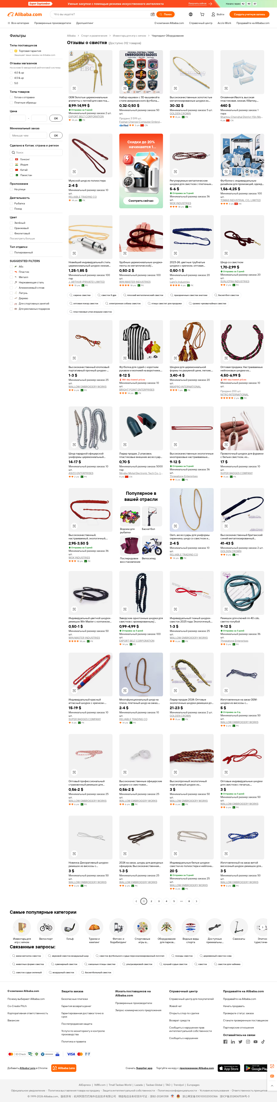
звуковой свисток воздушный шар (70, 956)
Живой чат (175, 1006)
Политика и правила (73, 1041)
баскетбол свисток (228, 295)
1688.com (100, 1084)
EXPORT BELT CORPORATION (86, 116)
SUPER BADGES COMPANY (236, 473)
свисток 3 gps (108, 295)
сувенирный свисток (66, 964)
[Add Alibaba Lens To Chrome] (63, 1068)
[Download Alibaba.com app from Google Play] (256, 1068)
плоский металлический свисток (145, 295)
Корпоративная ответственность (28, 1013)
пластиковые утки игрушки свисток (92, 311)
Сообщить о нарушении (183, 1038)
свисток (202, 964)
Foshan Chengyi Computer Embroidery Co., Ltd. (141, 121)
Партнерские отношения (238, 1027)
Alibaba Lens (27, 1068)
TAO (167, 1084)
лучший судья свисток (175, 964)
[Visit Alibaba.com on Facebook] (225, 1041)
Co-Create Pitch (17, 1006)
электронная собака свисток (125, 303)
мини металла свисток (28, 956)
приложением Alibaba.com (197, 1068)
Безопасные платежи (74, 998)
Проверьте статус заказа (238, 1013)
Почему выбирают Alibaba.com (26, 998)
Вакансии (13, 1020)
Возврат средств (179, 1020)
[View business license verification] (172, 1096)
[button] (152, 14)
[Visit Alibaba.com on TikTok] (263, 1041)
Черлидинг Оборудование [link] (168, 35)
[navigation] (36, 469)
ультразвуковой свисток (139, 964)
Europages (193, 1084)
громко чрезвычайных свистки (209, 303)
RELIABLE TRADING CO (83, 196)
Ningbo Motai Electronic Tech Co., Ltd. (141, 473)
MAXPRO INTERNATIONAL (185, 386)
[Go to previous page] (136, 901)
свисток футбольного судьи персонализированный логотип (131, 956)
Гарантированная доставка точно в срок (82, 1015)
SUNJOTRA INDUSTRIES (234, 281)
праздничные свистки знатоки (190, 295)
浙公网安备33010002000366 (200, 1096)
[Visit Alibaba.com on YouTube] (255, 1041)
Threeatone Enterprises (184, 476)
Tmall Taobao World (120, 1084)
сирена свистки (81, 295)
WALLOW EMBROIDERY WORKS (87, 386)
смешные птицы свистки (101, 964)
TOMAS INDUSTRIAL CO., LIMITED (240, 200)
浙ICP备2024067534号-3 (234, 1096)
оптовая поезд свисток (85, 303)
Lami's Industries (180, 281)
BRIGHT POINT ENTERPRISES (136, 389)
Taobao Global (154, 1084)
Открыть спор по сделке (184, 1013)
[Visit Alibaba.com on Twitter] (240, 1041)
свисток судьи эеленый (29, 972)
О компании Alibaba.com (23, 990)
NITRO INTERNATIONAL (234, 394)
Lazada (139, 1084)
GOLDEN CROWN (180, 113)
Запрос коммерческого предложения (138, 1010)
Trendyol (179, 1084)
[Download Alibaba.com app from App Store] (229, 1068)
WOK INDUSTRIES (180, 203)
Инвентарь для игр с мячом (129, 35)
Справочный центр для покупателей (191, 998)
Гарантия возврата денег (76, 1006)
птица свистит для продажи (167, 303)
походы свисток (184, 956)
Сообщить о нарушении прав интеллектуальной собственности (190, 1029)
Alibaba (71, 35)
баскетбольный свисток (98, 972)
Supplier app (144, 1068)
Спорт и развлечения (94, 35)
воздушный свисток (63, 972)
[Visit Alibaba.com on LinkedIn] (233, 1041)
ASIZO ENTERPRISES (81, 473)
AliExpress (85, 1084)
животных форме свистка (30, 964)
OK (56, 118)
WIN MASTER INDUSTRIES (135, 281)
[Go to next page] (196, 901)
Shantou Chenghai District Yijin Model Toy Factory (242, 116)
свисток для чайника (229, 964)
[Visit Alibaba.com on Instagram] (248, 1041)
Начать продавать (234, 1006)
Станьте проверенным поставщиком (245, 1020)
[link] (272, 1066)
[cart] (203, 14)
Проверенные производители (133, 1003)
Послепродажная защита (76, 1023)
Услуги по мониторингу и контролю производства (83, 1032)
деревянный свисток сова (218, 956)
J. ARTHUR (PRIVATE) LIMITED (87, 281)
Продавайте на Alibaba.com (239, 998)
